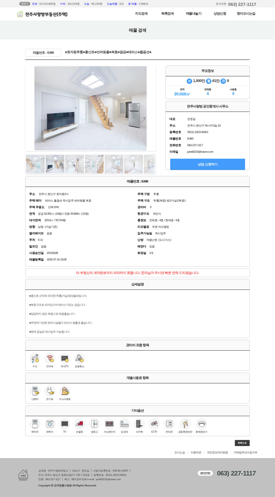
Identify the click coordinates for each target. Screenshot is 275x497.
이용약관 (196, 452)
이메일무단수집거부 (245, 452)
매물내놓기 (193, 13)
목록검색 (167, 13)
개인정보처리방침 (217, 452)
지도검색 (141, 13)
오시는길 (179, 452)
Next (160, 108)
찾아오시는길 (246, 13)
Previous (20, 108)
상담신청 (220, 13)
